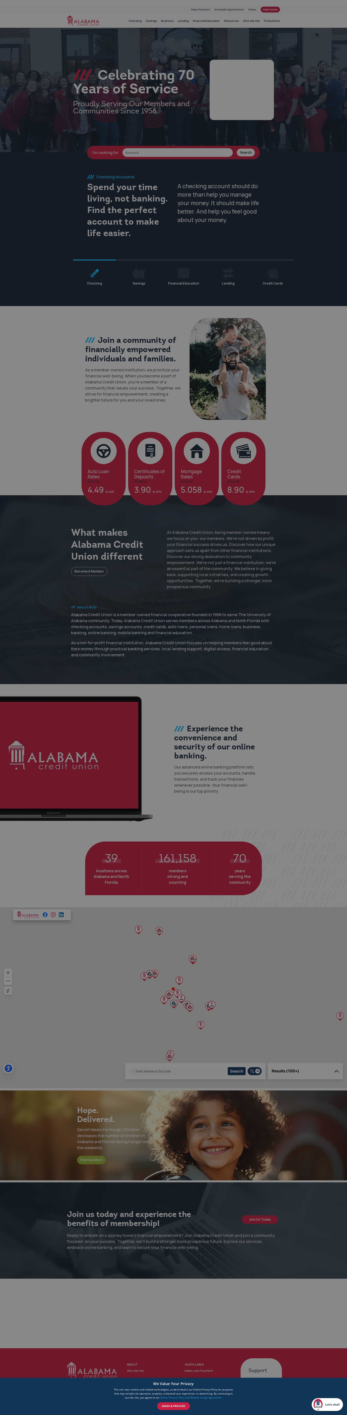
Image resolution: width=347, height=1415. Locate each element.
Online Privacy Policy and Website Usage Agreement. (191, 1397)
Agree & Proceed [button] (173, 1406)
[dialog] (173, 1396)
